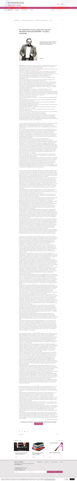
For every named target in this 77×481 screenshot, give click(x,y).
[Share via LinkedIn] (24, 431)
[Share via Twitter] (22, 431)
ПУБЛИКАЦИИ (16, 20)
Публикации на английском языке (41, 20)
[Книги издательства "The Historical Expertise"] (38, 446)
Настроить (66, 479)
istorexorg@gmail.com (18, 464)
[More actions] (57, 27)
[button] (61, 20)
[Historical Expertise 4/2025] (55, 446)
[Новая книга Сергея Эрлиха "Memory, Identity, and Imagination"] (21, 446)
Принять (72, 479)
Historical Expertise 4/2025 (54, 452)
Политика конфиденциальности (50, 479)
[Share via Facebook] (19, 431)
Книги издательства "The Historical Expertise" (37, 453)
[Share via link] (27, 431)
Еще (50, 20)
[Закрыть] (75, 479)
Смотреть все (61, 440)
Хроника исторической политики (27, 20)
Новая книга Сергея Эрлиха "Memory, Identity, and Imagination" (21, 453)
